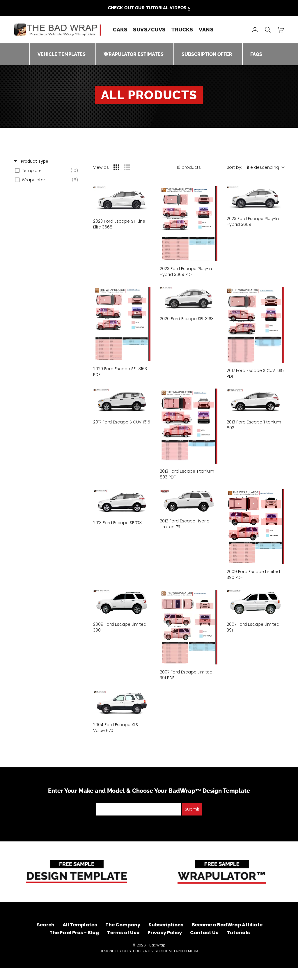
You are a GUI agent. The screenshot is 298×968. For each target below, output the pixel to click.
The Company (122, 924)
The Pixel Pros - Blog (74, 932)
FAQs (256, 54)
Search (45, 924)
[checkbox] (48, 170)
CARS (120, 29)
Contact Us (204, 932)
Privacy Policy (165, 932)
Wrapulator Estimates (134, 54)
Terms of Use (123, 932)
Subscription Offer (207, 54)
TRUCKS (182, 29)
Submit (192, 809)
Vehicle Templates (62, 54)
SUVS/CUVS (149, 29)
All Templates (80, 924)
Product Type (34, 161)
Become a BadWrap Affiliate (227, 924)
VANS (206, 29)
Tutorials (238, 932)
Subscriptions (166, 924)
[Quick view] (144, 208)
